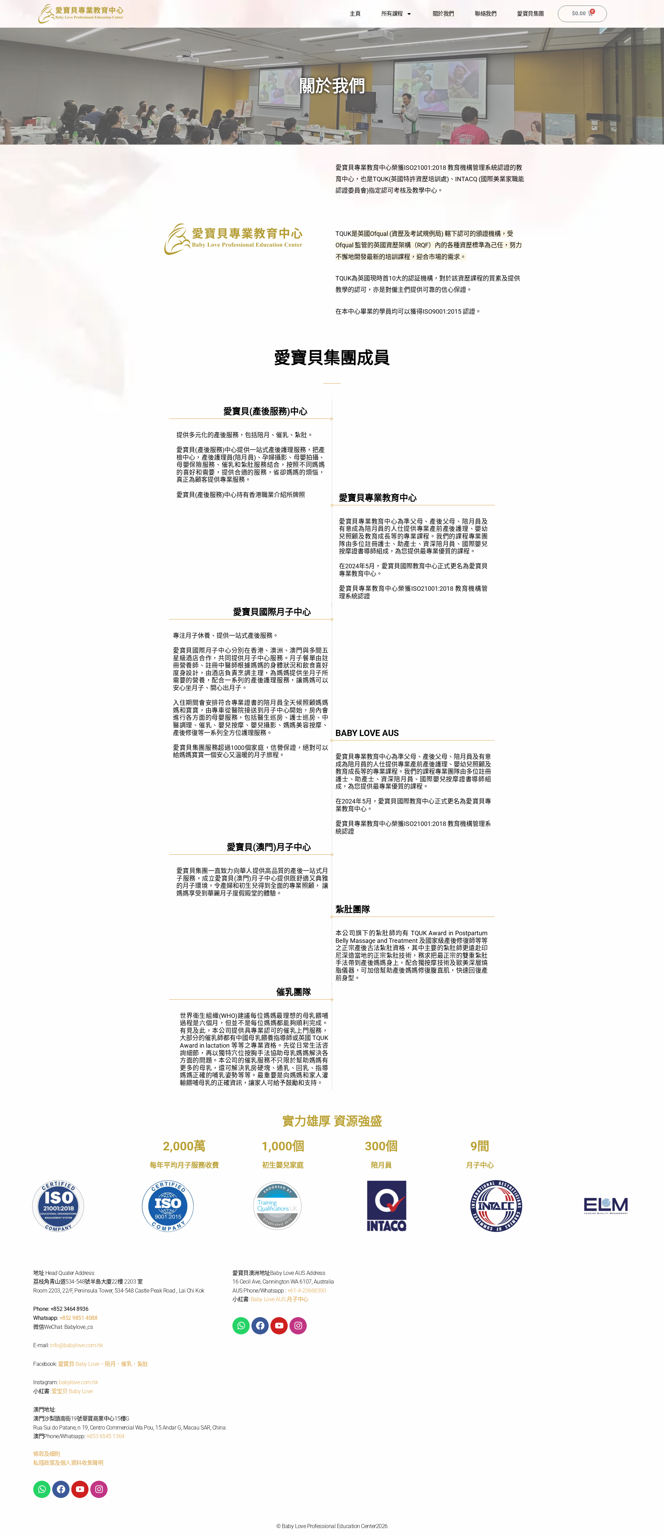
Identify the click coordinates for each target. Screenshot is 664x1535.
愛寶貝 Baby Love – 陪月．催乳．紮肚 (103, 1364)
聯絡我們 (485, 13)
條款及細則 (46, 1454)
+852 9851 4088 (78, 1318)
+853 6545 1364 (105, 1436)
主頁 (355, 13)
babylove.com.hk (78, 1382)
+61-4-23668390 (306, 1290)
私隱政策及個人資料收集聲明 (68, 1463)
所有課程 (392, 13)
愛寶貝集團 (530, 13)
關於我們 (443, 13)
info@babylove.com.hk (76, 1345)
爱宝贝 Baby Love (72, 1391)
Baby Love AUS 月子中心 (279, 1299)
